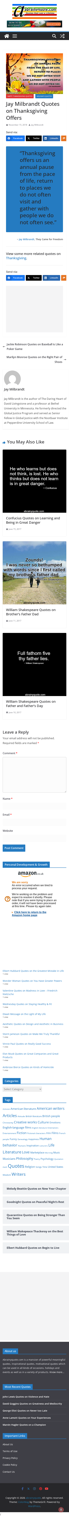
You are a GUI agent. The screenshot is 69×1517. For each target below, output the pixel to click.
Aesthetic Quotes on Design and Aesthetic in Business (33, 1024)
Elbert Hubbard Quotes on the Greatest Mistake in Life (33, 970)
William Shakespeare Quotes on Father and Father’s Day (31, 703)
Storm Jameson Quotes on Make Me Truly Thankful (31, 1034)
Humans (22, 1145)
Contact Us (9, 1471)
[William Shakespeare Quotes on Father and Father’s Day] (34, 635)
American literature (23, 1109)
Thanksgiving (16, 258)
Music (56, 1152)
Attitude (21, 1116)
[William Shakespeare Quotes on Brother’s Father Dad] (34, 543)
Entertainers (53, 1128)
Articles (10, 1115)
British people (51, 1116)
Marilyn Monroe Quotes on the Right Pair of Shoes (34, 359)
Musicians (9, 1159)
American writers (50, 1108)
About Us (8, 1444)
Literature (12, 1152)
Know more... (57, 1372)
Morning (49, 1153)
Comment (10, 753)
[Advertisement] (34, 309)
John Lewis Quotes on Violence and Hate (26, 1396)
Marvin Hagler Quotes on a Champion (24, 1424)
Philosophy (24, 1158)
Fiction (22, 1133)
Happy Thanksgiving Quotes (19, 96)
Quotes (16, 1166)
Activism (6, 1109)
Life (51, 1145)
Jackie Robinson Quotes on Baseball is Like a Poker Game (35, 346)
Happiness (33, 1139)
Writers (19, 1174)
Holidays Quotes (44, 96)
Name (8, 799)
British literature (34, 1116)
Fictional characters (36, 1133)
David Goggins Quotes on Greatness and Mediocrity (32, 1403)
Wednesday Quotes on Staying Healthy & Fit (27, 1004)
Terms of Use (10, 1451)
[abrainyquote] (7, 36)
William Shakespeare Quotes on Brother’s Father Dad (31, 612)
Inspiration (32, 1145)
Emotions (55, 1122)
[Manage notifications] (61, 1509)
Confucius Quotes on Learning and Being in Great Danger (33, 520)
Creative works (25, 1122)
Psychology (47, 1158)
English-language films (17, 1127)
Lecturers (44, 1145)
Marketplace (37, 1152)
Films (55, 1133)
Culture (43, 1122)
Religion (30, 1167)
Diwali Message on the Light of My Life (24, 1014)
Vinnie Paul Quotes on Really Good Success (27, 1043)
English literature (39, 1128)
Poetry (37, 1159)
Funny (13, 1139)
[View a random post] (62, 36)
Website (8, 831)
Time (44, 1166)
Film (48, 1133)
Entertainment (9, 1133)
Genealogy (23, 1139)
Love (26, 1152)
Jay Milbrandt (37, 124)
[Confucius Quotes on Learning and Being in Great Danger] (34, 452)
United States (55, 1166)
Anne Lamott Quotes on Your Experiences (27, 1417)
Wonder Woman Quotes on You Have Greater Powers (32, 980)
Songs (39, 1167)
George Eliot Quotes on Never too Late (25, 1410)
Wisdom (7, 1174)
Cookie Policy (10, 1464)
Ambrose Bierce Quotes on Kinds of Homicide (28, 1067)
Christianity (8, 1122)
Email (7, 814)
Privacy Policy (10, 1458)
